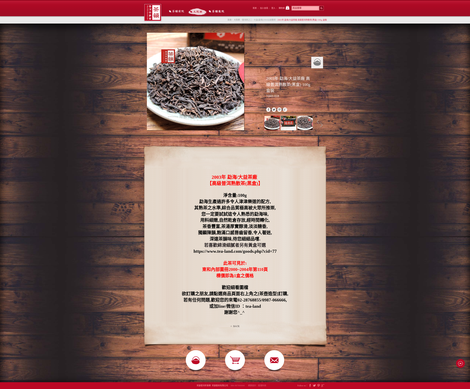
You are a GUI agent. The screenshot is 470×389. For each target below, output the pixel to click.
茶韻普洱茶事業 (152, 12)
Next (322, 125)
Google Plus (323, 385)
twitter (274, 109)
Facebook (310, 385)
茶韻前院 (177, 11)
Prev (318, 122)
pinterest (279, 109)
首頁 (255, 8)
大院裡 (197, 11)
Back (235, 326)
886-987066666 (239, 385)
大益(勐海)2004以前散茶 (265, 20)
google (285, 109)
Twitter (314, 385)
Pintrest (318, 385)
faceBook (268, 109)
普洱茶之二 (247, 20)
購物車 (283, 8)
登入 (273, 8)
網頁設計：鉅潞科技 (257, 385)
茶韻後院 (217, 11)
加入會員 (264, 8)
